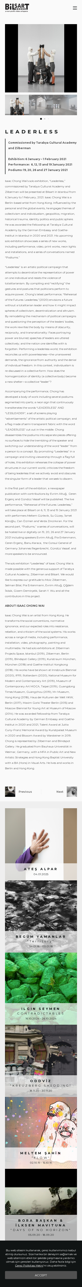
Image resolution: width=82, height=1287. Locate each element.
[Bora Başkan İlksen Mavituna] (41, 1205)
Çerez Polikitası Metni (29, 1265)
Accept (41, 1275)
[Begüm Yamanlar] (41, 916)
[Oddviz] (41, 1061)
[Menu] (75, 8)
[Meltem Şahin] (41, 1133)
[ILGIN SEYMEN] (41, 989)
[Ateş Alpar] (41, 844)
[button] (72, 58)
